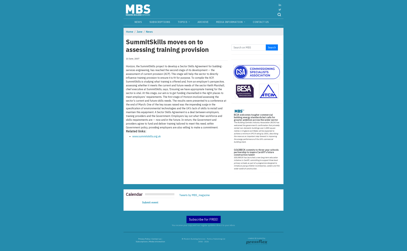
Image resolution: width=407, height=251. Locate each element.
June (139, 31)
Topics (183, 22)
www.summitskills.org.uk (146, 136)
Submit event (150, 202)
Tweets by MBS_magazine (194, 195)
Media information (229, 22)
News (138, 22)
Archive (202, 22)
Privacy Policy (144, 239)
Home (129, 31)
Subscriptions (159, 22)
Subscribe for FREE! (203, 219)
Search (272, 47)
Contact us (261, 22)
